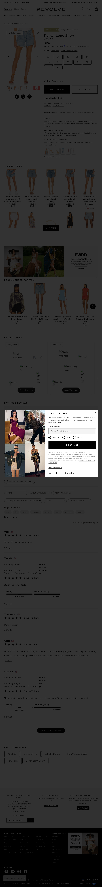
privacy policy (53, 461)
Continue (72, 445)
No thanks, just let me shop (61, 473)
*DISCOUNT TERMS (55, 468)
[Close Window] (96, 412)
